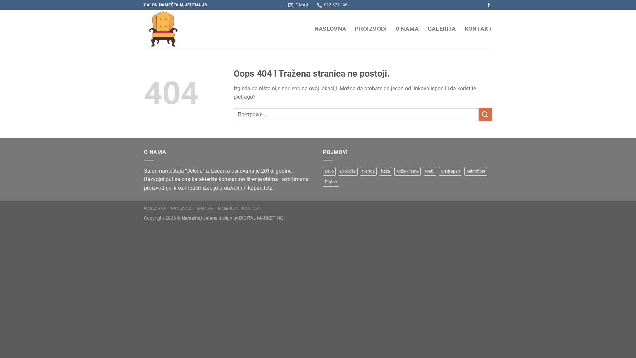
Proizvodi (371, 29)
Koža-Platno (407, 171)
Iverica (368, 171)
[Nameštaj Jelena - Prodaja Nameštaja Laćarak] (204, 29)
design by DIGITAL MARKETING (250, 218)
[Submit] (485, 114)
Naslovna (330, 29)
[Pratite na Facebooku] (489, 5)
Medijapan (450, 171)
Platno (331, 181)
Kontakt (478, 29)
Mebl (429, 171)
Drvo (329, 171)
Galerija (442, 29)
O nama (407, 29)
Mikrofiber (475, 171)
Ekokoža (348, 171)
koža (385, 171)
